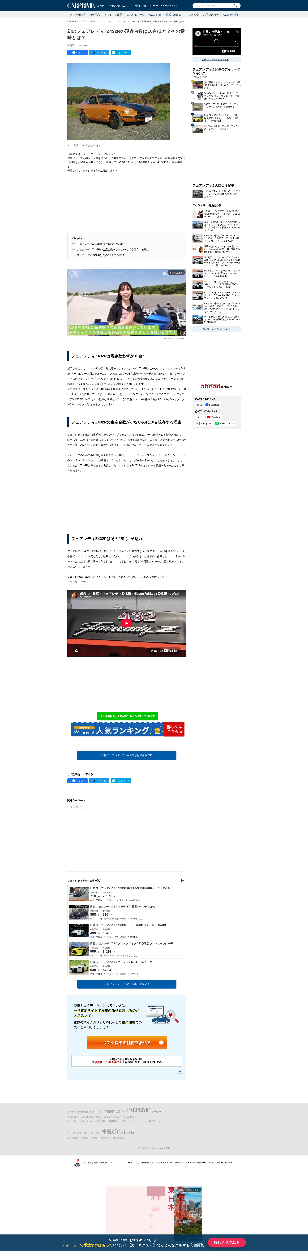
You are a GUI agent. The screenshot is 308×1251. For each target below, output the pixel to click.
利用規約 (112, 1121)
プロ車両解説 (77, 14)
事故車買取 (118, 1138)
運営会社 (71, 1121)
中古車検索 (192, 14)
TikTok (232, 423)
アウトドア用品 (113, 14)
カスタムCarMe (112, 1117)
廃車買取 (105, 1138)
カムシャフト (79, 404)
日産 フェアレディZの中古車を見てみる (126, 755)
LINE (222, 423)
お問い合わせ (211, 14)
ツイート (101, 52)
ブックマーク (123, 52)
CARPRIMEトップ (76, 21)
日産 (93, 21)
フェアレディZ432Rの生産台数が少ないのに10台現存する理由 (113, 249)
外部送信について (155, 1121)
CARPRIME (73, 1117)
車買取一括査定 (90, 1138)
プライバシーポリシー (132, 1121)
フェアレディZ (77, 807)
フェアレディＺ (109, 21)
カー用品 (95, 14)
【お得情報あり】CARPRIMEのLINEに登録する (127, 716)
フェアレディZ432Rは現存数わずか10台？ (101, 243)
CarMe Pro (155, 14)
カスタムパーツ (136, 14)
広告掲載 (100, 1121)
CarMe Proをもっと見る (215, 329)
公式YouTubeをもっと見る (215, 59)
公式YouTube (173, 14)
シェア (79, 52)
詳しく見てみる (227, 1243)
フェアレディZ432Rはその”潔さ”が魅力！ (101, 255)
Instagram (206, 423)
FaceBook (214, 405)
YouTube (216, 417)
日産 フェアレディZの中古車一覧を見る (127, 984)
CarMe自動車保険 (91, 1117)
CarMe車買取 (231, 14)
